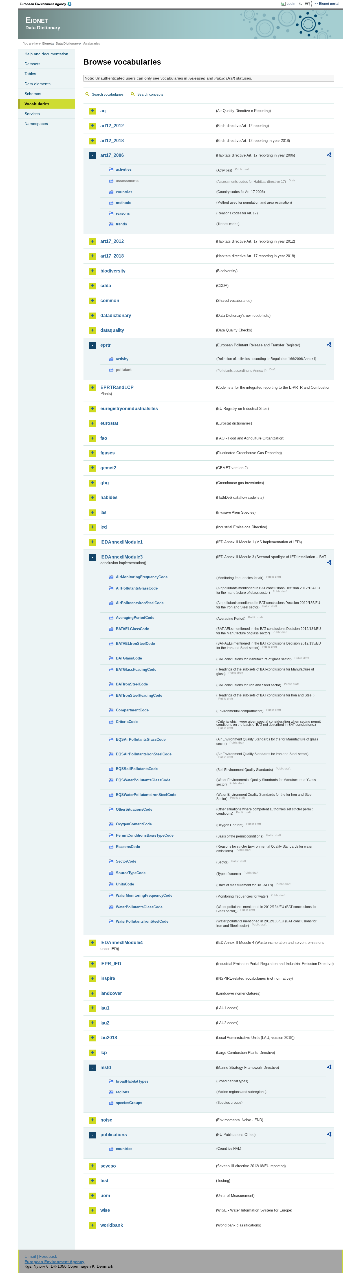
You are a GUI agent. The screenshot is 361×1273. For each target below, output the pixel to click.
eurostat (109, 423)
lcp (103, 1052)
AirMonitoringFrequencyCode (142, 577)
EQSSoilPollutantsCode (137, 769)
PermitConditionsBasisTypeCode (144, 835)
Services (32, 113)
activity (122, 359)
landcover (111, 993)
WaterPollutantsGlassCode (139, 907)
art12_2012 (112, 125)
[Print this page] (301, 4)
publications (113, 1134)
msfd (105, 1067)
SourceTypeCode (131, 873)
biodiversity (113, 271)
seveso (108, 1166)
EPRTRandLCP (117, 387)
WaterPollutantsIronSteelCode (142, 921)
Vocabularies (37, 104)
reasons (123, 213)
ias (103, 512)
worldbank (111, 1225)
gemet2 (108, 467)
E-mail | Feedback (41, 1256)
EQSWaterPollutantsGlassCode (143, 780)
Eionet (47, 43)
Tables (30, 73)
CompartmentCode (132, 710)
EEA (47, 4)
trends (121, 224)
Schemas (33, 93)
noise (106, 1120)
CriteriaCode (127, 722)
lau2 (104, 1023)
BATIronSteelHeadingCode (139, 695)
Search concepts (150, 94)
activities (123, 169)
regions (122, 1092)
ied (103, 527)
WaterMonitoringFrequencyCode (144, 895)
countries (124, 192)
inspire (107, 978)
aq (103, 110)
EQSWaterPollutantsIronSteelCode (146, 795)
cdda (105, 285)
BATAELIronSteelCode (135, 643)
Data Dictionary (67, 43)
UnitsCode (125, 884)
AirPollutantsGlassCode (137, 588)
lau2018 (108, 1037)
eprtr (105, 345)
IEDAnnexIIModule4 (121, 942)
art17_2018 (112, 256)
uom (105, 1195)
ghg (104, 482)
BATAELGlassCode (132, 629)
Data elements (37, 84)
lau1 (104, 1008)
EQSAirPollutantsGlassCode (141, 739)
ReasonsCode (128, 847)
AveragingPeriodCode (135, 617)
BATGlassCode (129, 658)
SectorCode (126, 861)
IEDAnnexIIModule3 (121, 557)
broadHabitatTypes (132, 1081)
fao (103, 438)
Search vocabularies (108, 94)
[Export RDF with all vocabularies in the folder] (329, 155)
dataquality (112, 330)
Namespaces (36, 123)
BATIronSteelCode (132, 684)
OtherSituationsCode (134, 809)
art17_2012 (112, 241)
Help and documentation (46, 54)
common (109, 300)
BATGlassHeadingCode (136, 669)
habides (109, 497)
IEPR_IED (110, 963)
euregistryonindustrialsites (129, 408)
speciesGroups (129, 1103)
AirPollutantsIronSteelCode (140, 603)
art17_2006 (112, 155)
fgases (107, 452)
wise (105, 1210)
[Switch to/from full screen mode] (308, 4)
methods (123, 203)
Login (291, 3)
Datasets (32, 63)
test (104, 1180)
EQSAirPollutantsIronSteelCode (143, 754)
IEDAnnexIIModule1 (121, 542)
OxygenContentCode (134, 824)
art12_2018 (112, 140)
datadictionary (115, 315)
